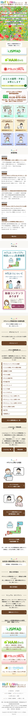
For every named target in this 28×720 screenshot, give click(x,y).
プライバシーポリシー (18, 693)
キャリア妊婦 (6, 388)
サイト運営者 (8, 693)
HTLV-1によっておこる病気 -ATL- (11, 396)
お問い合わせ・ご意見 (14, 696)
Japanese (11, 690)
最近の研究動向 (13, 587)
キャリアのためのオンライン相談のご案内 (14, 485)
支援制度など (6, 413)
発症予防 (5, 410)
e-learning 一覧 (7, 449)
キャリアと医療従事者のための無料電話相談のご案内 (14, 513)
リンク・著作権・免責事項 (10, 698)
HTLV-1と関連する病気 (9, 406)
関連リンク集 (21, 698)
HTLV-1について (14, 343)
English (17, 690)
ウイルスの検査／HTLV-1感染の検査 (12, 367)
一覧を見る (13, 236)
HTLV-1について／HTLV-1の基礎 (11, 364)
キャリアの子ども (7, 392)
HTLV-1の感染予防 (7, 378)
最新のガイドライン (14, 612)
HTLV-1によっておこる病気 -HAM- (11, 399)
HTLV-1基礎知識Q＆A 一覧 (13, 420)
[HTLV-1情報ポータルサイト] (12, 3)
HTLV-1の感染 (6, 374)
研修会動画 (20, 449)
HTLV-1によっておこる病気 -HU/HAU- (12, 403)
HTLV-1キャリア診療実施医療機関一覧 (14, 540)
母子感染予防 (6, 381)
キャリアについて (7, 385)
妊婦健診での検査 (7, 371)
